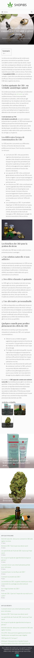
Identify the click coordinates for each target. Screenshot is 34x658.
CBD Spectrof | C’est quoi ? (9, 638)
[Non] (32, 652)
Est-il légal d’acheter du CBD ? (10, 589)
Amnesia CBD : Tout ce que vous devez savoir (14, 546)
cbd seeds (19, 94)
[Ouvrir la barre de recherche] (31, 12)
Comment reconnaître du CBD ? (10, 577)
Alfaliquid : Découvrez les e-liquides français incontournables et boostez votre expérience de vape (15, 643)
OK (17, 655)
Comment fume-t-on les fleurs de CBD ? (13, 572)
